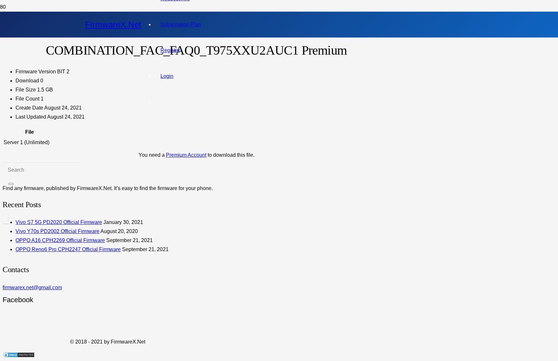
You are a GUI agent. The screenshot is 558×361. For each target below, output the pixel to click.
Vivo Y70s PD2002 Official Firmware (57, 231)
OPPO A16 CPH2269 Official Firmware (60, 240)
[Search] (11, 184)
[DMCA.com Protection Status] (19, 356)
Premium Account (186, 155)
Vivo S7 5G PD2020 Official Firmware (59, 222)
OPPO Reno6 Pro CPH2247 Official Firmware (68, 249)
